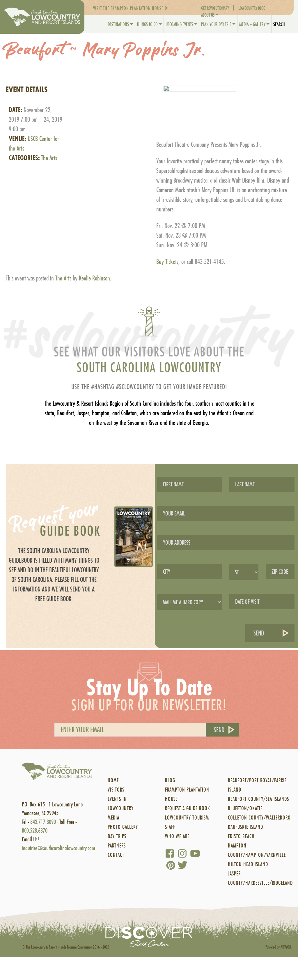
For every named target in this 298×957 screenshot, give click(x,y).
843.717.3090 (43, 821)
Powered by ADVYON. (278, 946)
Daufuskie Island (245, 827)
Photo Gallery (123, 827)
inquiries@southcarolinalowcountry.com (58, 848)
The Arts (49, 158)
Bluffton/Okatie (245, 808)
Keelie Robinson (94, 278)
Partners (117, 846)
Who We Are (177, 836)
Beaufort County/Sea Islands (258, 799)
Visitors (116, 790)
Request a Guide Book (187, 808)
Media (113, 818)
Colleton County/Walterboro (259, 818)
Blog (170, 780)
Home (113, 780)
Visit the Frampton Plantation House (128, 8)
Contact (116, 855)
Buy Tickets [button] (167, 261)
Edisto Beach (241, 836)
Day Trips (117, 836)
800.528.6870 (34, 830)
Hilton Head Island (248, 864)
